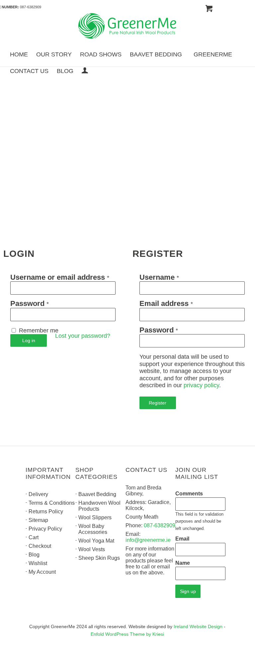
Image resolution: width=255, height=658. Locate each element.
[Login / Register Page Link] (84, 71)
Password (29, 304)
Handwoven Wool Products (99, 506)
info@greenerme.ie (148, 540)
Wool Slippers (95, 517)
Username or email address (59, 277)
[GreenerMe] (127, 27)
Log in (28, 340)
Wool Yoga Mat (96, 541)
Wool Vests (91, 549)
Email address (166, 304)
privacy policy (201, 385)
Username (159, 277)
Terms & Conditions (52, 503)
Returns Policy (46, 511)
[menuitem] (19, 54)
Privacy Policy (45, 529)
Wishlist (38, 563)
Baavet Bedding (97, 494)
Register (157, 402)
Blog (34, 554)
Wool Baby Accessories (92, 529)
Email (182, 539)
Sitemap (38, 520)
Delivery (38, 494)
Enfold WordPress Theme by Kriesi (127, 634)
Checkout (40, 546)
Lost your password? (82, 335)
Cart (34, 537)
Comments (189, 493)
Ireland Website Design (198, 626)
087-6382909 (30, 7)
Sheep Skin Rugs (99, 558)
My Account (42, 572)
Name (182, 563)
